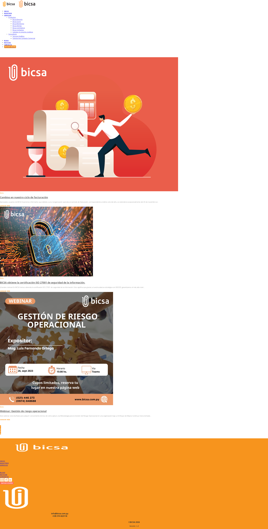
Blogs (2, 193)
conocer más (5, 206)
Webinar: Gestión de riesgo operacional (23, 411)
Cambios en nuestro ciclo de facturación (24, 197)
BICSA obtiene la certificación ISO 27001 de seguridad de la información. (42, 282)
